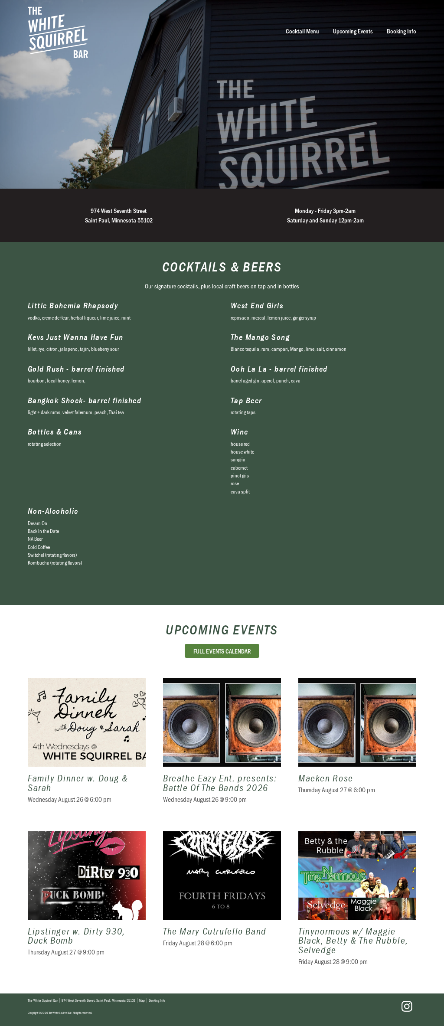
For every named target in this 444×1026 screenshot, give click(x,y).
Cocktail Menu (302, 31)
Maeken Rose (357, 746)
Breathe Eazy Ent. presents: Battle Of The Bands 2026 (222, 746)
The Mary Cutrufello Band (222, 903)
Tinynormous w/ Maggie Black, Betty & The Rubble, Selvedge (357, 903)
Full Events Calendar (222, 651)
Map (142, 1000)
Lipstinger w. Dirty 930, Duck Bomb (87, 903)
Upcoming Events (353, 31)
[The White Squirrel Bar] (139, 32)
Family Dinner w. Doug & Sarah (87, 746)
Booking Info (401, 31)
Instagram (407, 1006)
